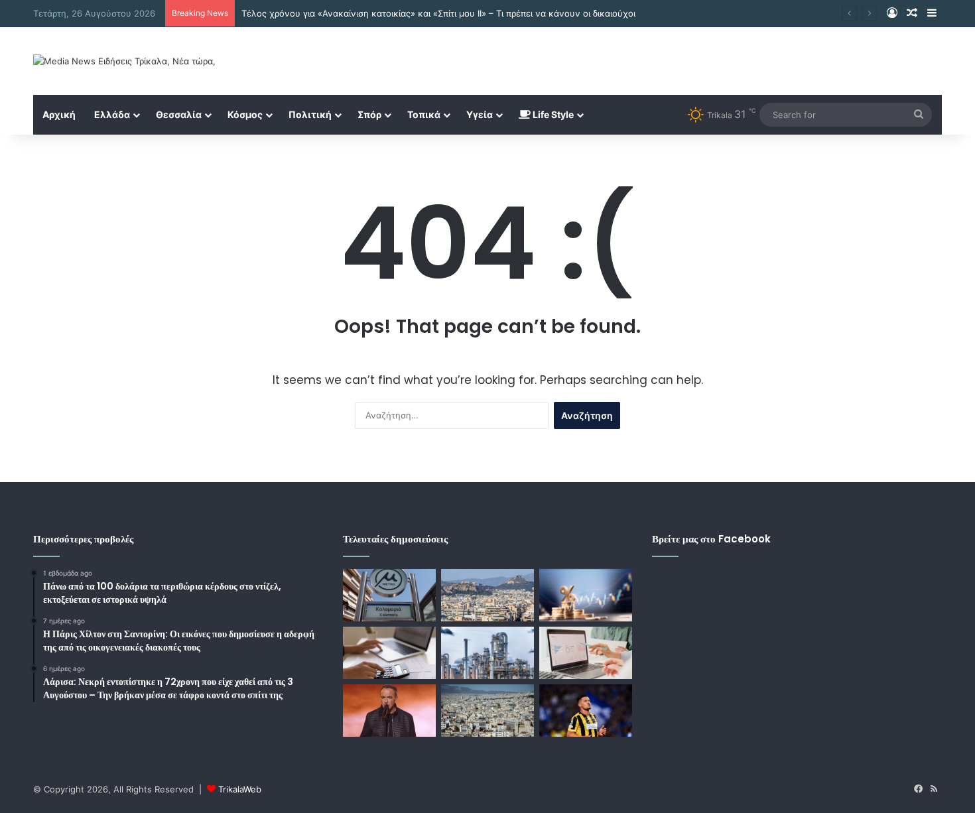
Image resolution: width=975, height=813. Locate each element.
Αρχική (59, 114)
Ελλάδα (112, 114)
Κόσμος (245, 114)
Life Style (552, 114)
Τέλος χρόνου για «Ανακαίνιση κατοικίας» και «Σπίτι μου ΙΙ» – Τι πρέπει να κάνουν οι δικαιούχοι (438, 13)
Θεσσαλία (179, 114)
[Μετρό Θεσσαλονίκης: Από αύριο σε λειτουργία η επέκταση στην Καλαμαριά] (389, 595)
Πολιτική (310, 114)
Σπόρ (369, 114)
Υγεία (479, 114)
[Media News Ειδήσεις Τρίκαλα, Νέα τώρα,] (124, 61)
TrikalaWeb (239, 789)
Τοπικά (423, 114)
